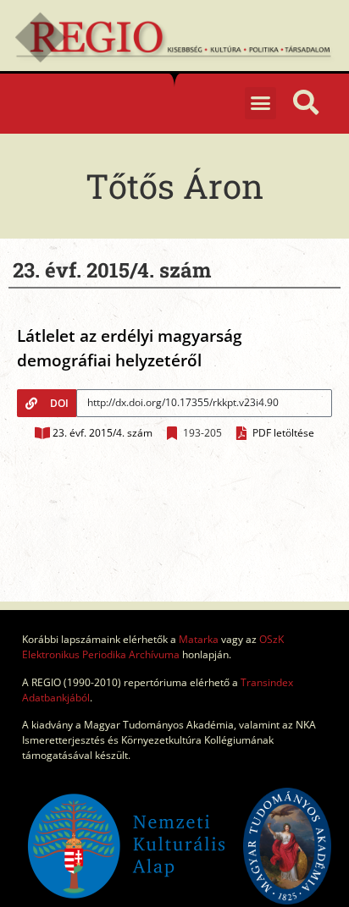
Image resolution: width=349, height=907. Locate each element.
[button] (261, 103)
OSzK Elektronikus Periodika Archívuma (153, 647)
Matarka (199, 639)
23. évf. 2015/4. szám (102, 433)
